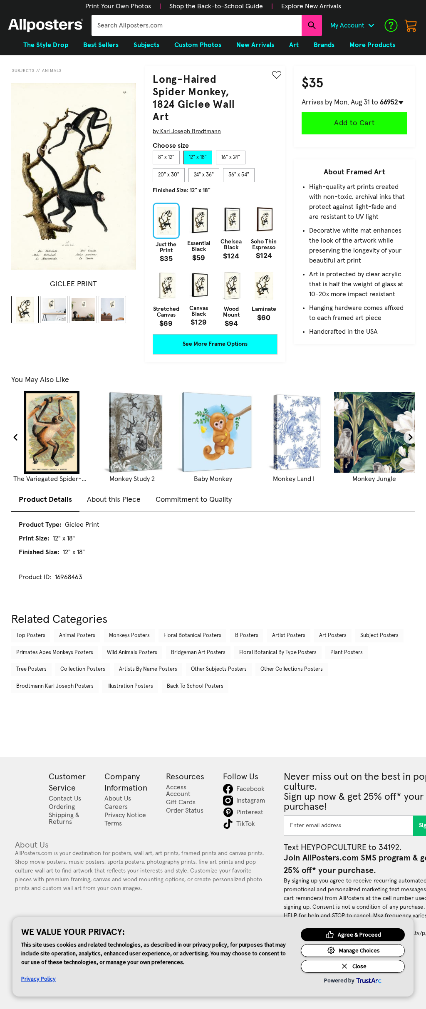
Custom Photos (197, 45)
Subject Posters (379, 635)
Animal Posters (77, 635)
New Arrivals (255, 45)
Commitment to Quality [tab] (194, 499)
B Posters (246, 635)
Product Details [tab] (45, 499)
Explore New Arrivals (311, 6)
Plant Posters (346, 652)
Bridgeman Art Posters (198, 652)
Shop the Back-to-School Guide (216, 6)
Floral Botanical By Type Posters (278, 652)
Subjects (23, 71)
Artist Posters (288, 635)
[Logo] (45, 25)
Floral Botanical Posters (192, 635)
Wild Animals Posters (132, 652)
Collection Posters (82, 669)
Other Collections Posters (291, 669)
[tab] (166, 158)
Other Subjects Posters (219, 669)
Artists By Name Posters (148, 669)
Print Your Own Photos (118, 6)
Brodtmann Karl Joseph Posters (55, 686)
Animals (52, 71)
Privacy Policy (38, 978)
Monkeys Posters (129, 635)
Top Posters (30, 635)
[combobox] (197, 25)
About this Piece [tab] (114, 499)
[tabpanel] (215, 264)
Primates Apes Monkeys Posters (54, 652)
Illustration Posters (130, 686)
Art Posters (333, 635)
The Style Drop (45, 45)
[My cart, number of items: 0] (411, 25)
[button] (118, 6)
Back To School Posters (195, 686)
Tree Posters (31, 669)
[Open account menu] (371, 25)
